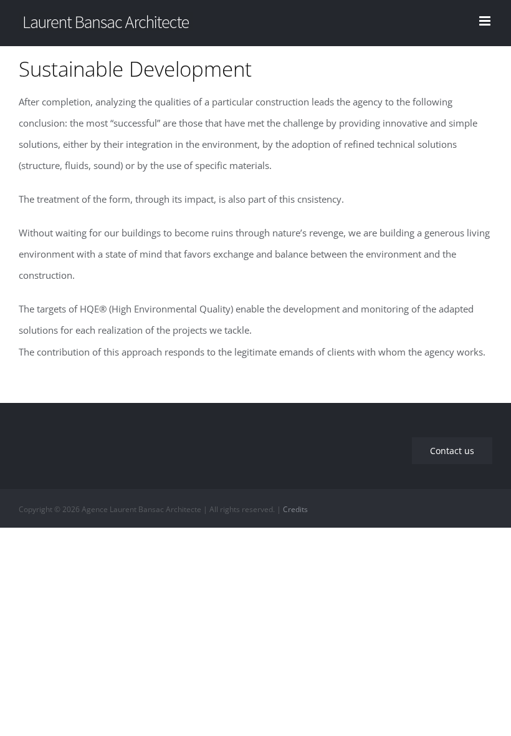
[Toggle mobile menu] (485, 20)
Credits (295, 509)
